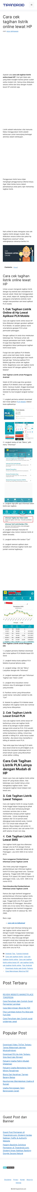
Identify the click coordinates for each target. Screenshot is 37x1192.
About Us (30, 1180)
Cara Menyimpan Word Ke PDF (16, 1008)
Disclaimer (7, 1180)
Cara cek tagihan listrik (14, 957)
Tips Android (27, 965)
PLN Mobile (21, 402)
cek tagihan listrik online (12, 965)
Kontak (22, 1180)
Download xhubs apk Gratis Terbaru (19, 968)
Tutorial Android (22, 954)
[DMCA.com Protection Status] (8, 1168)
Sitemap (18, 1183)
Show (15, 267)
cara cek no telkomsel (16, 923)
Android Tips (10, 954)
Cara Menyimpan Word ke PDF (17, 971)
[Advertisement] (18, 55)
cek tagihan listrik (26, 962)
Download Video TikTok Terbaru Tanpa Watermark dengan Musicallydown (17, 1047)
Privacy (15, 1180)
